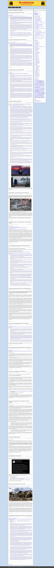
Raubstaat (40, 94)
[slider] (20, 175)
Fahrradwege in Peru (41, 38)
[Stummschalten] (27, 175)
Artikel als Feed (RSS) (37, 100)
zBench (18, 566)
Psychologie (36, 94)
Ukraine (36, 75)
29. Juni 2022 (17, 485)
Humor (36, 54)
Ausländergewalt (37, 42)
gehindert (16, 111)
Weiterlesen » (11, 37)
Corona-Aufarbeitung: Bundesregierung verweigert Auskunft (19, 245)
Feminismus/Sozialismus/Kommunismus (39, 46)
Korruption (38, 85)
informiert (30, 266)
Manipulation (36, 62)
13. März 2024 (17, 224)
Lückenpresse (37, 61)
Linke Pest (37, 86)
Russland (36, 95)
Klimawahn (36, 56)
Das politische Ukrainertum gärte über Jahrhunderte (17, 39)
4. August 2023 (17, 372)
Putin (37, 94)
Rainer (14, 438)
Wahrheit (36, 97)
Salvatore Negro (15, 102)
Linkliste (17, 7)
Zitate (19, 7)
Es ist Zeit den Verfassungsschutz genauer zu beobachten (18, 323)
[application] (20, 171)
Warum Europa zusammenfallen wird (39, 24)
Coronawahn (39, 82)
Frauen (38, 83)
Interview (31, 145)
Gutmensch (36, 53)
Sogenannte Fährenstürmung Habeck (15, 101)
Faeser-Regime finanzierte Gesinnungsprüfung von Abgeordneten (20, 347)
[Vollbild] (29, 175)
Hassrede (43, 84)
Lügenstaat (39, 89)
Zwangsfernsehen (41, 97)
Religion (36, 71)
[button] (20, 170)
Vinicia (14, 289)
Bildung (36, 43)
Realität (43, 94)
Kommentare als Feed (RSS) (38, 101)
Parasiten (38, 92)
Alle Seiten (13, 7)
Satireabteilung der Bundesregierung (15, 455)
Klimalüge (36, 85)
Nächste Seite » (10, 564)
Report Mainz (30, 511)
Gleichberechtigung (37, 52)
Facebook (36, 45)
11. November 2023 (18, 324)
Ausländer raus (41, 80)
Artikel (28, 114)
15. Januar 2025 (19, 102)
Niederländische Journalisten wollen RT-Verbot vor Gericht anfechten (20, 515)
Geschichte (41, 83)
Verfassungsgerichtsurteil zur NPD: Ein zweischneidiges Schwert (20, 288)
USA (35, 96)
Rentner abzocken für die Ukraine (39, 21)
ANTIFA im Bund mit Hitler (38, 19)
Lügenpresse (36, 60)
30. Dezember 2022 (18, 438)
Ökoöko (36, 64)
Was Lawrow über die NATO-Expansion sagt (16, 12)
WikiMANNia (36, 13)
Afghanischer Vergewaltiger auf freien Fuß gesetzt (17, 371)
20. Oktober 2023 (17, 348)
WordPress (21, 566)
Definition (14, 311)
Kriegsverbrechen (42, 85)
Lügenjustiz (41, 86)
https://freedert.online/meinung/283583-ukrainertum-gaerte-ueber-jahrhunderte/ (18, 43)
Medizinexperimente (40, 91)
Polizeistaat (36, 68)
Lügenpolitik (39, 87)
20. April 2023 (17, 403)
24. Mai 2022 (17, 516)
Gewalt (36, 50)
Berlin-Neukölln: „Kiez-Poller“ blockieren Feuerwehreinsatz (19, 192)
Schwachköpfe (36, 72)
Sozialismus (40, 95)
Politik (36, 65)
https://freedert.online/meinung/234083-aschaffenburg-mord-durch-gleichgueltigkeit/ (18, 73)
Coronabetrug (39, 81)
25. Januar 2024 (17, 289)
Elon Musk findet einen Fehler (38, 20)
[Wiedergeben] (12, 175)
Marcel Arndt (36, 38)
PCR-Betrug (42, 92)
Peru (44, 92)
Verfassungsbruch (38, 96)
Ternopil (14, 13)
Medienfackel (36, 14)
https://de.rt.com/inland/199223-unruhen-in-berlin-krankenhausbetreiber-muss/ (17, 227)
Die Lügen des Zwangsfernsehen (38, 25)
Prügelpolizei (43, 93)
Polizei (40, 93)
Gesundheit (36, 49)
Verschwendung (37, 76)
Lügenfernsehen (37, 58)
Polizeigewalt (37, 69)
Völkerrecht (36, 77)
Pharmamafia (37, 93)
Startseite (9, 7)
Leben (36, 57)
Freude (36, 47)
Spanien (36, 73)
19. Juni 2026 (17, 13)
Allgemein (36, 41)
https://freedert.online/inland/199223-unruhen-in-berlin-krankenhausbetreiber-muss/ (18, 229)
